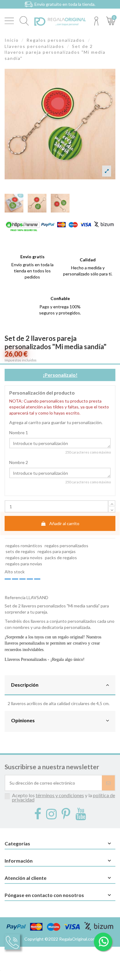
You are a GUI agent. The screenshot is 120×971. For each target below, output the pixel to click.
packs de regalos (61, 557)
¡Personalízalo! (60, 375)
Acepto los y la (63, 797)
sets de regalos (20, 551)
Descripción (24, 685)
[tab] (60, 685)
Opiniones (23, 720)
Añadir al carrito (64, 523)
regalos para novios (24, 557)
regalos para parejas (57, 551)
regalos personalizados (66, 545)
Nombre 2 (18, 462)
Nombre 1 (18, 432)
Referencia (15, 597)
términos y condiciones (60, 795)
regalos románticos (24, 545)
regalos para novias (24, 563)
